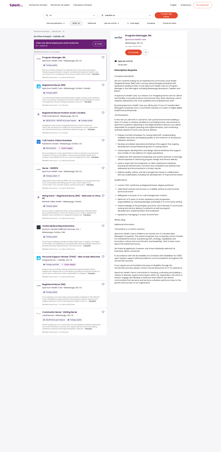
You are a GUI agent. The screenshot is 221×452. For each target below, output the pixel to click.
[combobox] (70, 15)
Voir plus (95, 74)
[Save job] (103, 57)
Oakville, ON (56, 31)
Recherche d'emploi (41, 31)
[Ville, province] (124, 15)
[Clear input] (94, 15)
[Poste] (68, 15)
